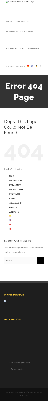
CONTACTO (14, 212)
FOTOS (12, 199)
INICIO (11, 176)
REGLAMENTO (15, 185)
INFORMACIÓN (15, 181)
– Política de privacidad (19, 362)
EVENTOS (13, 207)
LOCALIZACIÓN (15, 203)
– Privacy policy (16, 369)
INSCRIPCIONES (16, 189)
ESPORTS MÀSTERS (26, 392)
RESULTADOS (15, 194)
